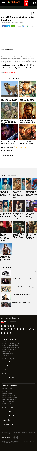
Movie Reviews (6, 403)
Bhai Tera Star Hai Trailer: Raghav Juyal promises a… (5, 259)
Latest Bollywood (9, 385)
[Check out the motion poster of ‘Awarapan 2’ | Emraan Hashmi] (27, 110)
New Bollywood (9, 339)
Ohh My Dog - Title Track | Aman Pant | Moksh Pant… (9, 99)
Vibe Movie (5, 355)
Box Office (8, 370)
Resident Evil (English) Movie (10, 359)
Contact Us (32, 432)
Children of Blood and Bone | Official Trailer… (8, 142)
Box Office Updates (7, 393)
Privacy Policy (16, 432)
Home (3, 432)
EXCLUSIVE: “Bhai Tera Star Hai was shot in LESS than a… (5, 216)
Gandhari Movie (6, 342)
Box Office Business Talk (9, 395)
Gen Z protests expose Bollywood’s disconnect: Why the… (18, 194)
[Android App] (14, 437)
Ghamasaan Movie (7, 353)
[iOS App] (17, 437)
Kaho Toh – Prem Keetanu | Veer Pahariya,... (23, 287)
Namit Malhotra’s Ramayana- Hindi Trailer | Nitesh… (9, 122)
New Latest (8, 412)
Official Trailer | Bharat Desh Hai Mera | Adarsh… (27, 99)
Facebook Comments (7, 155)
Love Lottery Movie (7, 357)
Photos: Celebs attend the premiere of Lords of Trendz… (31, 216)
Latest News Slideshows (9, 399)
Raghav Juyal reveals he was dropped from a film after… (5, 193)
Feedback (24, 432)
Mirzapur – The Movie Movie (10, 345)
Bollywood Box (9, 378)
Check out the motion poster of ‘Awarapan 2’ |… (27, 121)
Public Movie (9, 366)
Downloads (8, 424)
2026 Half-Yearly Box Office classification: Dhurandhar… (31, 236)
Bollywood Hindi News (8, 405)
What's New (12, 175)
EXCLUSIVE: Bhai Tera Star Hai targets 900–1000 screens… (31, 193)
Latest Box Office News (8, 392)
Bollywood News (7, 388)
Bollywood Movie (10, 362)
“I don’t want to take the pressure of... (21, 294)
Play (15, 95)
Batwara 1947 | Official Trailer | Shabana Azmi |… (27, 142)
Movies (3, 321)
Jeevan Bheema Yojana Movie (10, 347)
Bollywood (10, 416)
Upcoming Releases (8, 401)
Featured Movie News (8, 390)
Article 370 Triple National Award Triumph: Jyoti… (18, 235)
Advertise (8, 432)
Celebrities (12, 321)
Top (5, 374)
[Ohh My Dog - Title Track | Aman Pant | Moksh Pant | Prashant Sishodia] (9, 89)
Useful (6, 420)
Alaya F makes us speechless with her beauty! (24, 271)
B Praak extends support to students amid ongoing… (18, 216)
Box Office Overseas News (9, 397)
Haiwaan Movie (6, 351)
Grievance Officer (7, 434)
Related (4, 175)
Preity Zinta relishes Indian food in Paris (22, 279)
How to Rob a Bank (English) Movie (12, 344)
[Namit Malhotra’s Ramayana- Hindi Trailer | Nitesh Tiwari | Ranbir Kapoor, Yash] (9, 110)
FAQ (14, 434)
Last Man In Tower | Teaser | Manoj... (21, 302)
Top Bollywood (9, 408)
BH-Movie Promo (9, 72)
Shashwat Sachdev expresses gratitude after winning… (4, 237)
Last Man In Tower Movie (9, 349)
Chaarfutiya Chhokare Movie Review (22, 68)
